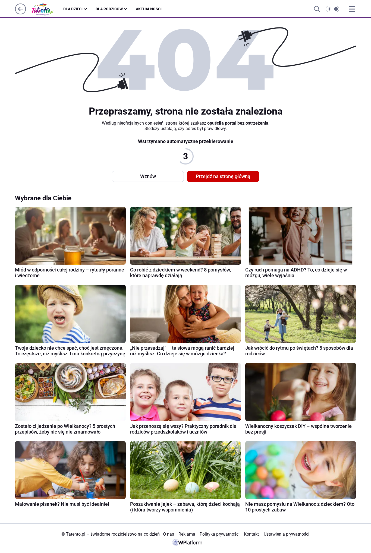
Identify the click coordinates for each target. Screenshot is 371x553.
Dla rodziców (109, 9)
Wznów (148, 176)
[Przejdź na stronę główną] (20, 12)
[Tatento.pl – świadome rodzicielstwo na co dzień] (46, 9)
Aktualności (149, 9)
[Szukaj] (317, 9)
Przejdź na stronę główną (223, 176)
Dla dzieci (73, 9)
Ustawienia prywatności (285, 534)
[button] (332, 9)
